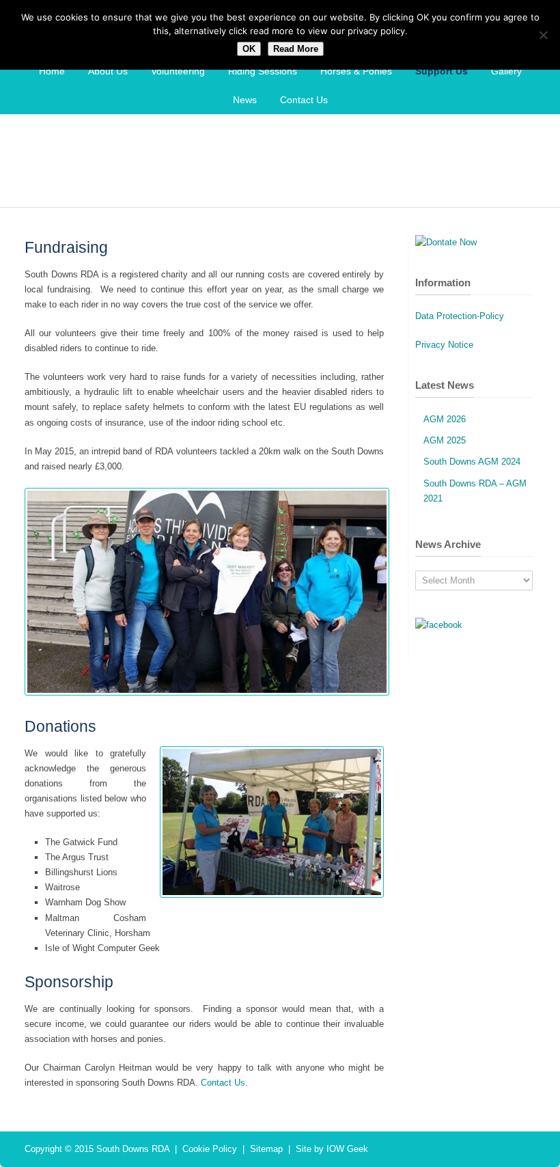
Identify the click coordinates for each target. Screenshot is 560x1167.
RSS (521, 1148)
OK (248, 49)
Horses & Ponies (356, 71)
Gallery (506, 71)
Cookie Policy (209, 1149)
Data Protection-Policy (459, 316)
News (245, 99)
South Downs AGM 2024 (471, 461)
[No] (543, 35)
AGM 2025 (444, 440)
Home (52, 71)
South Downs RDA (132, 1149)
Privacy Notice (444, 345)
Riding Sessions (262, 71)
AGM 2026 (444, 419)
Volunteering (178, 71)
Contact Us (304, 99)
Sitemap (266, 1149)
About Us (108, 71)
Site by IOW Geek (332, 1149)
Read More (295, 49)
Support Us (441, 71)
